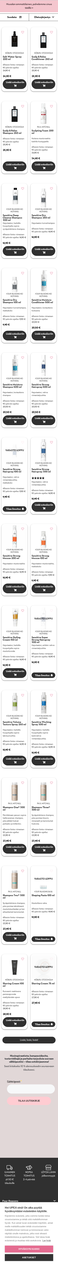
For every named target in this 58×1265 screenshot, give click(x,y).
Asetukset (29, 1257)
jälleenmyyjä (48, 1175)
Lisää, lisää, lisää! (29, 1039)
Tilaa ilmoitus (13, 508)
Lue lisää (46, 1240)
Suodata (12, 17)
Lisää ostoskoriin (14, 82)
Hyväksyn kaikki (29, 1249)
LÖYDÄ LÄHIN (48, 1172)
